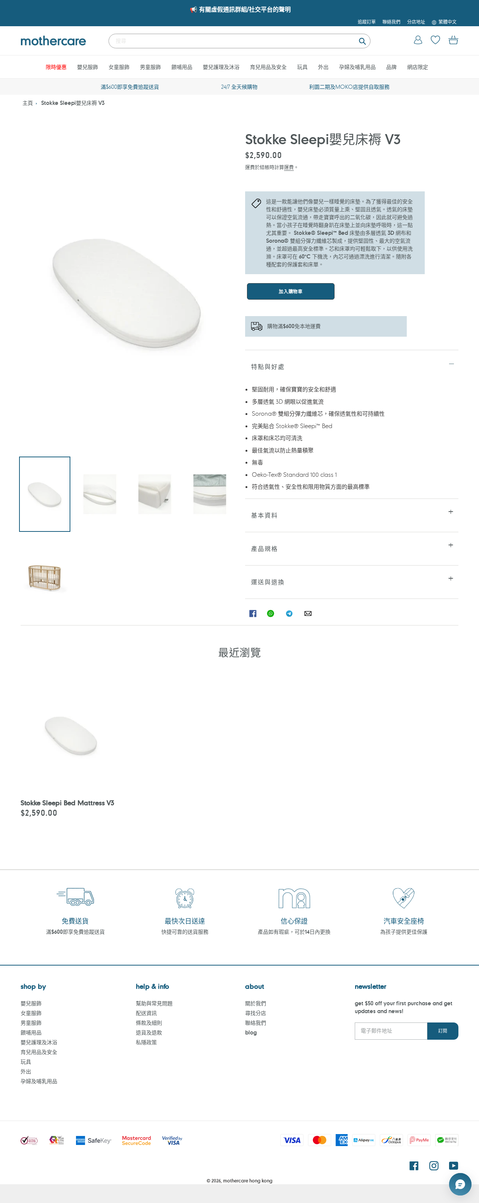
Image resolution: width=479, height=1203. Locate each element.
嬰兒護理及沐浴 (39, 1042)
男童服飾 (31, 1022)
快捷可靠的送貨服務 (184, 931)
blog (251, 1032)
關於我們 (255, 1003)
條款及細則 (149, 1022)
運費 (289, 167)
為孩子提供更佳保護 (403, 931)
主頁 (27, 102)
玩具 (26, 1061)
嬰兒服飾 (31, 1003)
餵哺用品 (31, 1032)
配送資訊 (146, 1012)
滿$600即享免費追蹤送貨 (75, 931)
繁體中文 (448, 21)
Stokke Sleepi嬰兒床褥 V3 (72, 102)
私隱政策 (146, 1042)
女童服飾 (31, 1012)
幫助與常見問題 (154, 1003)
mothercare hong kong (247, 1181)
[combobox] (239, 41)
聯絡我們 (255, 1022)
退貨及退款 (149, 1032)
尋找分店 (255, 1012)
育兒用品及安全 (39, 1051)
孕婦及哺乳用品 (39, 1081)
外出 (26, 1071)
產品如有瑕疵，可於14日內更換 (294, 931)
